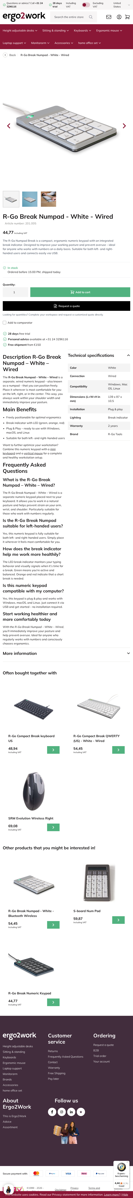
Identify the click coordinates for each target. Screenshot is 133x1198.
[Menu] (127, 1163)
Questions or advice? (18, 3)
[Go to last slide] (9, 126)
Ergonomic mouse (107, 30)
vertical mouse (33, 453)
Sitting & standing (54, 30)
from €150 (24, 344)
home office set (88, 43)
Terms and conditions (94, 1189)
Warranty (54, 1067)
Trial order (99, 1056)
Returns (53, 1051)
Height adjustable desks (18, 30)
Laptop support (13, 43)
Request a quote (69, 306)
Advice (7, 1121)
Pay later (53, 1078)
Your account (101, 1061)
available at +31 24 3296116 (38, 339)
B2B (96, 1050)
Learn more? (112, 1194)
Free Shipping (56, 1073)
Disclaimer (60, 1189)
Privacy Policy (74, 1189)
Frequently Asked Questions (65, 1056)
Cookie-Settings (118, 1189)
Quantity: (9, 284)
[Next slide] (124, 126)
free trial (19, 333)
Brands (7, 1079)
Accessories (62, 43)
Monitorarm (38, 43)
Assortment (10, 1127)
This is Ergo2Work (14, 1116)
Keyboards (81, 30)
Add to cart (83, 292)
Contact (52, 1062)
